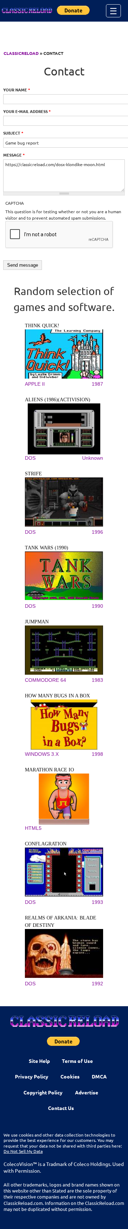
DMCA (99, 1076)
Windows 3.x (42, 754)
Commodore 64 (45, 680)
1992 (97, 983)
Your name (16, 89)
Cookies (70, 1076)
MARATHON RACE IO (49, 769)
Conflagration (45, 843)
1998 (97, 754)
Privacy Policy (31, 1076)
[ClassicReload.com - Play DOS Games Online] (26, 11)
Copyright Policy (43, 1092)
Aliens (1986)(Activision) (57, 399)
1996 (97, 532)
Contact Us (61, 1108)
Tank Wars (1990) (46, 547)
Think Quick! (42, 325)
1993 (97, 902)
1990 (97, 606)
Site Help (39, 1061)
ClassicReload (21, 53)
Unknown (92, 458)
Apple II (35, 384)
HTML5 (33, 828)
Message (14, 155)
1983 (97, 680)
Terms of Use (77, 1061)
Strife (33, 473)
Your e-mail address (27, 111)
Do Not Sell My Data (23, 1151)
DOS (30, 458)
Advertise (86, 1092)
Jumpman (37, 621)
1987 (97, 384)
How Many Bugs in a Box (57, 695)
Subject (13, 133)
